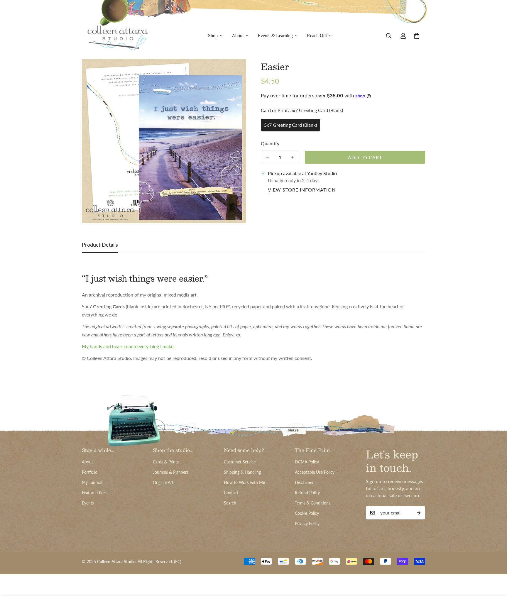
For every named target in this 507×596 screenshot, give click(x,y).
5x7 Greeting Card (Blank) (290, 125)
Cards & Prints (166, 461)
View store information (302, 189)
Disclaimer (304, 482)
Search (230, 502)
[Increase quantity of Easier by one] (292, 157)
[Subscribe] (418, 512)
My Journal (92, 482)
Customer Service (240, 461)
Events (88, 502)
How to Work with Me (244, 482)
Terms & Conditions (312, 502)
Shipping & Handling (242, 472)
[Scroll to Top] (495, 564)
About (238, 35)
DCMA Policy (307, 461)
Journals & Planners (170, 472)
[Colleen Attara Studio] (118, 36)
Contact (231, 492)
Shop (213, 35)
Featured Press (95, 492)
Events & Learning (275, 35)
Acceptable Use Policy (314, 472)
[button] (416, 36)
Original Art (163, 482)
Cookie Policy (307, 513)
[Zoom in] (233, 71)
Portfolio (89, 472)
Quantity (270, 143)
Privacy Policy (307, 523)
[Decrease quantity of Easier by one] (267, 157)
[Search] (388, 35)
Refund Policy (307, 492)
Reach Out (317, 35)
